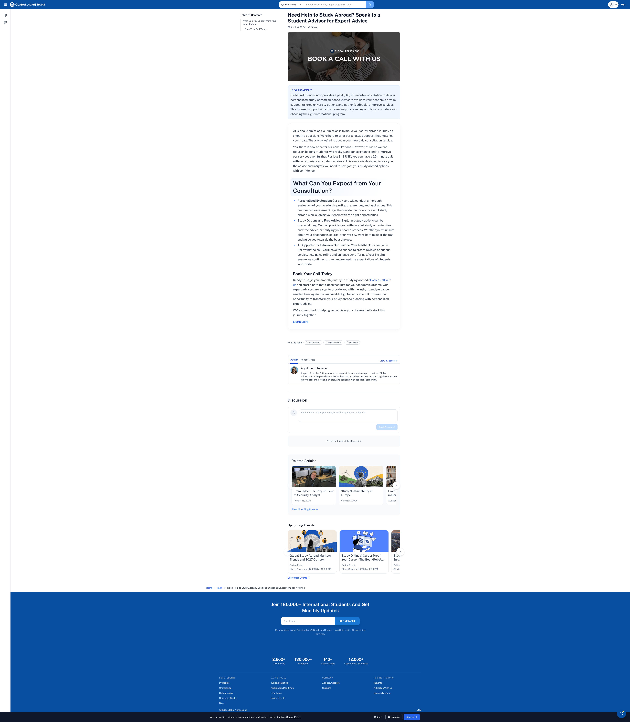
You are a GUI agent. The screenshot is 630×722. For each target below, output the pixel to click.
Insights (378, 682)
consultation (314, 342)
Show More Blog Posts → (305, 509)
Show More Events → (299, 577)
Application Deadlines (282, 688)
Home (209, 587)
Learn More (300, 321)
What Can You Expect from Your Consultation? (259, 22)
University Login (382, 693)
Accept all (411, 717)
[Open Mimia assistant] (621, 713)
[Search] (370, 4)
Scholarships (226, 693)
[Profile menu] (613, 4)
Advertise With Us (383, 688)
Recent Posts (308, 359)
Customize (394, 717)
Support (326, 688)
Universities (225, 688)
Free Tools (276, 693)
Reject (377, 717)
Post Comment (387, 427)
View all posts (387, 360)
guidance (353, 342)
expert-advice (334, 342)
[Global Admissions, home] (27, 4)
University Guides (228, 698)
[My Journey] (5, 22)
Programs (224, 682)
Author (294, 359)
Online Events (278, 698)
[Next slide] (396, 485)
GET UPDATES (347, 621)
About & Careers (331, 682)
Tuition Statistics (279, 682)
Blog (219, 587)
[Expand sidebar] (5, 4)
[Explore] (5, 15)
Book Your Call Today (255, 29)
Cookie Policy (293, 717)
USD (419, 709)
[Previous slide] (291, 485)
